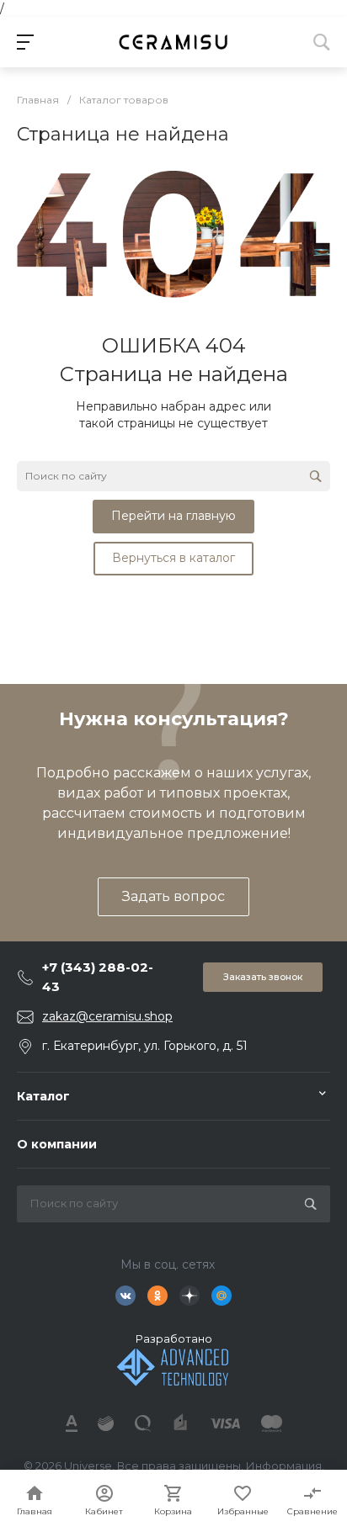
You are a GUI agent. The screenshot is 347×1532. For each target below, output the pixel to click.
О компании (57, 1144)
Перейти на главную (173, 515)
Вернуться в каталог (173, 557)
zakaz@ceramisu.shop (107, 1016)
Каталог (43, 1096)
